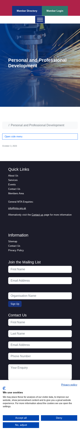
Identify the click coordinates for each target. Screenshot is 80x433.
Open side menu (13, 136)
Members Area (16, 193)
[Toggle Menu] (40, 20)
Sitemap (12, 241)
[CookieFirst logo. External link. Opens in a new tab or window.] (4, 388)
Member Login (55, 10)
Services (13, 180)
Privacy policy (69, 384)
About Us (13, 175)
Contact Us (14, 189)
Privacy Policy (16, 250)
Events (12, 184)
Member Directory (27, 10)
